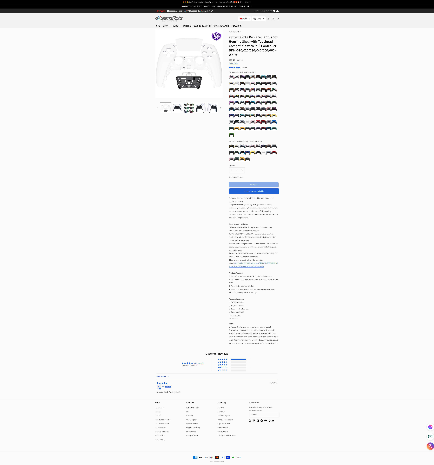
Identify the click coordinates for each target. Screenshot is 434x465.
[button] (244, 18)
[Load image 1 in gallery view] (165, 107)
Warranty (189, 416)
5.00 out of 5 (199, 363)
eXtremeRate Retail (219, 461)
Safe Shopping (191, 420)
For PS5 (157, 412)
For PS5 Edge (159, 408)
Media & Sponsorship (225, 420)
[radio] (231, 77)
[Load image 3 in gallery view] (189, 107)
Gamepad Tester (192, 435)
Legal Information (224, 424)
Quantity (232, 166)
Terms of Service (224, 428)
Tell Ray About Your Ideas (227, 435)
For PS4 (157, 416)
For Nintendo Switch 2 (162, 420)
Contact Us (221, 412)
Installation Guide (192, 408)
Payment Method (192, 424)
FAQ (187, 412)
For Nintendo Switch (162, 424)
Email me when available (254, 191)
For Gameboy (159, 440)
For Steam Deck (160, 428)
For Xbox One (159, 435)
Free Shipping (233, 63)
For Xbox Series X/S (162, 432)
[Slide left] (157, 107)
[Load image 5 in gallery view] (212, 107)
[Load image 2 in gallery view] (177, 107)
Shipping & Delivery (193, 428)
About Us (221, 408)
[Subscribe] (276, 414)
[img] (162, 383)
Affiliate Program (224, 416)
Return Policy (191, 432)
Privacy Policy (223, 432)
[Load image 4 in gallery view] (200, 107)
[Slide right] (220, 107)
